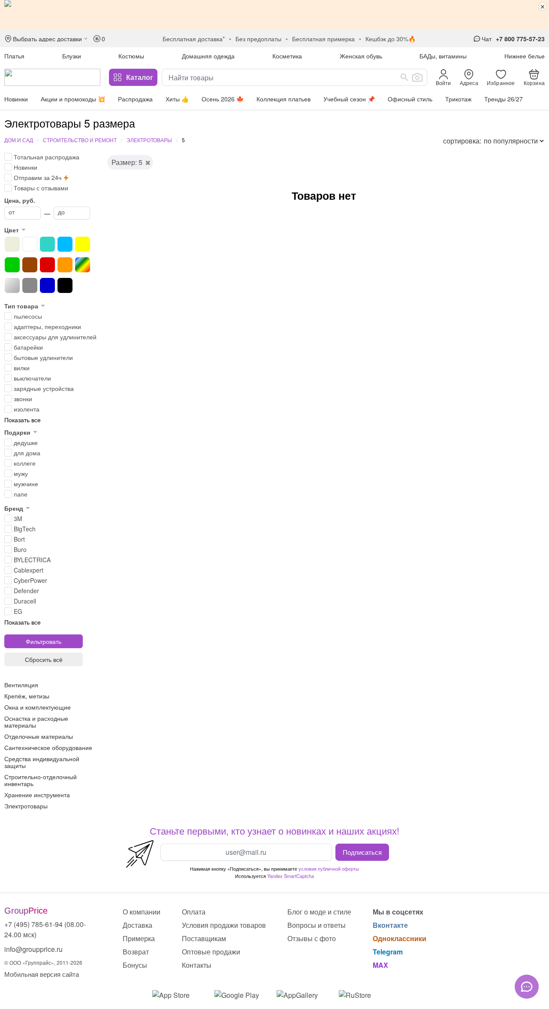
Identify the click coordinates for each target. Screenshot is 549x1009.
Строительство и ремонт (80, 139)
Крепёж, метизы (26, 696)
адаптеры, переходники (47, 326)
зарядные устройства (44, 388)
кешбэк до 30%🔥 (390, 39)
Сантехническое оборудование (48, 747)
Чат (487, 39)
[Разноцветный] (82, 265)
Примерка (139, 938)
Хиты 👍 (177, 98)
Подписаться (362, 852)
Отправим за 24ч (37, 177)
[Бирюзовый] (47, 244)
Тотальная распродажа (46, 156)
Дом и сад (18, 139)
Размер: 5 (127, 162)
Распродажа (135, 98)
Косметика (287, 56)
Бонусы (135, 965)
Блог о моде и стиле (319, 912)
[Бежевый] (12, 244)
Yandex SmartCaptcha (290, 875)
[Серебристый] (12, 285)
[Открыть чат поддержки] (527, 987)
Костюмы (131, 56)
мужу (21, 473)
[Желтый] (82, 244)
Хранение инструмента (37, 794)
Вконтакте (390, 925)
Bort (19, 539)
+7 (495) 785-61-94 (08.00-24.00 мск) (45, 929)
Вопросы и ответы (316, 925)
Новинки (16, 98)
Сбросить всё (44, 659)
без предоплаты (258, 39)
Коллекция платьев (283, 98)
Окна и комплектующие (37, 707)
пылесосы (28, 316)
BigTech (25, 528)
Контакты (196, 965)
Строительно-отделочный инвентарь (40, 780)
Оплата (193, 912)
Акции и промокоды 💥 (73, 98)
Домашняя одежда (208, 56)
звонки (23, 398)
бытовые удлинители (43, 357)
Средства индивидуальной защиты (41, 762)
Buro (20, 549)
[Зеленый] (12, 265)
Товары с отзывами (41, 188)
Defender (26, 590)
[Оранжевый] (65, 265)
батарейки (28, 347)
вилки (22, 367)
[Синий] (47, 285)
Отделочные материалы (38, 736)
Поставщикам (204, 938)
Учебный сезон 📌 (349, 98)
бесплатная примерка (323, 39)
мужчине (26, 483)
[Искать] (404, 77)
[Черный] (65, 285)
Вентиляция (21, 684)
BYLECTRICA (32, 559)
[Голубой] (65, 244)
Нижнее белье (524, 56)
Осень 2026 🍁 (223, 98)
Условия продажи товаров (224, 925)
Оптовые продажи (211, 952)
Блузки (71, 56)
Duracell (25, 601)
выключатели (32, 378)
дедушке (26, 442)
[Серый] (30, 285)
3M (18, 518)
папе (20, 494)
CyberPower (30, 580)
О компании (141, 912)
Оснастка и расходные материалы (36, 721)
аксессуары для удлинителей (55, 336)
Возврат (136, 952)
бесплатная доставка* (194, 39)
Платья (14, 56)
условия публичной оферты (329, 868)
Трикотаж (458, 98)
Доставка (137, 925)
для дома (27, 452)
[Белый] (29, 244)
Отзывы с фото (311, 938)
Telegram (388, 952)
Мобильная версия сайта (41, 974)
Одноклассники (399, 938)
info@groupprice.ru (33, 949)
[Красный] (47, 265)
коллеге (25, 463)
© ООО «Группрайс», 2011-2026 (43, 962)
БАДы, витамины (443, 56)
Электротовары (149, 139)
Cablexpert (28, 570)
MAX (380, 965)
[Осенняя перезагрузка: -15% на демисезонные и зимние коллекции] (274, 15)
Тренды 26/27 (503, 98)
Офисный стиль (410, 98)
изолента (26, 409)
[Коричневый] (30, 265)
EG (18, 611)
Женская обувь (361, 56)
